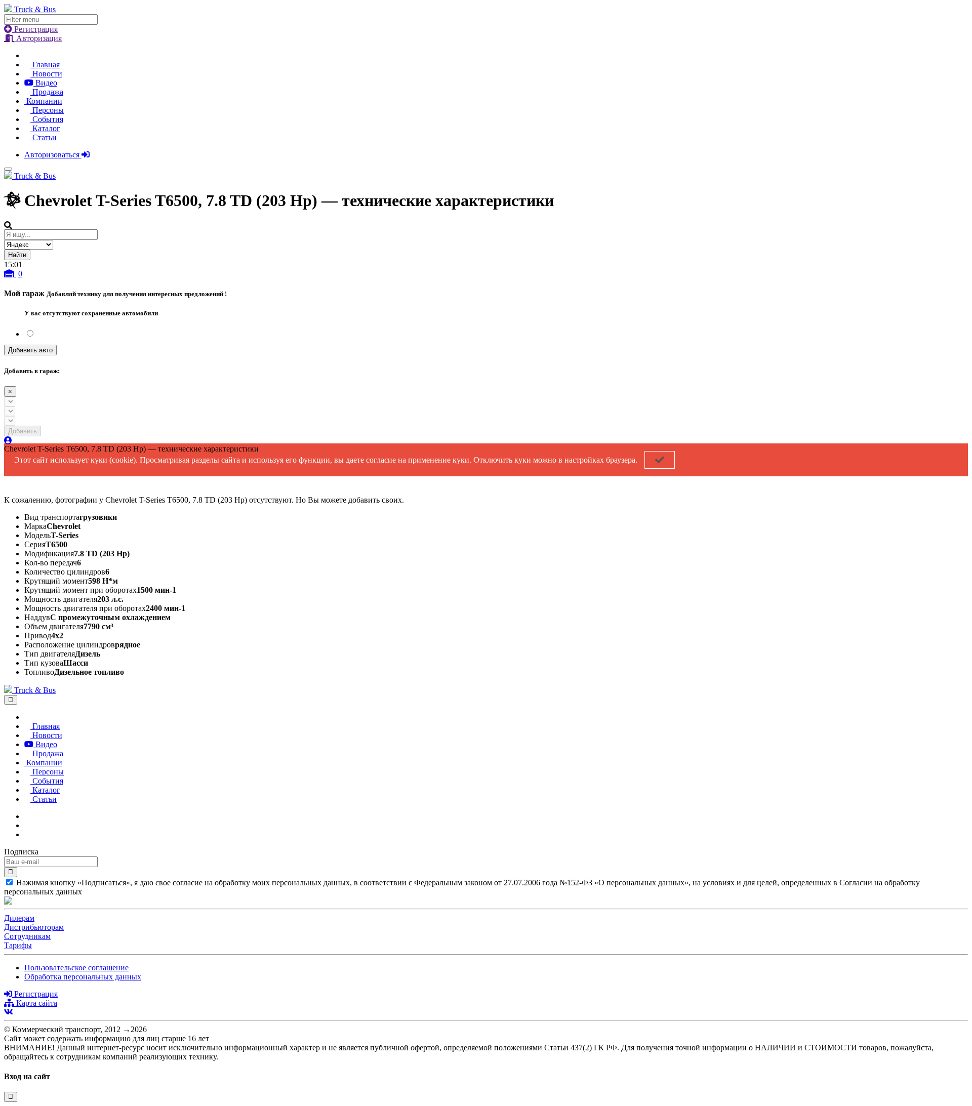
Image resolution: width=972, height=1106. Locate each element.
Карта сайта (35, 1003)
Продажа (46, 92)
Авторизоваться (53, 154)
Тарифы (18, 945)
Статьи (43, 137)
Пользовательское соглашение (76, 967)
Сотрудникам (27, 936)
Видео (45, 82)
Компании (43, 101)
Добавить (22, 431)
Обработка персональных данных (82, 976)
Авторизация (38, 38)
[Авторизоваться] (8, 440)
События (46, 119)
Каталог (45, 128)
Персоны (47, 110)
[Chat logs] (27, 816)
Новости (46, 73)
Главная (45, 64)
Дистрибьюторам (34, 927)
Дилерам (19, 918)
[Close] (10, 700)
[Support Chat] (27, 825)
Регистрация (35, 29)
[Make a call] (27, 834)
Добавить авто (30, 350)
